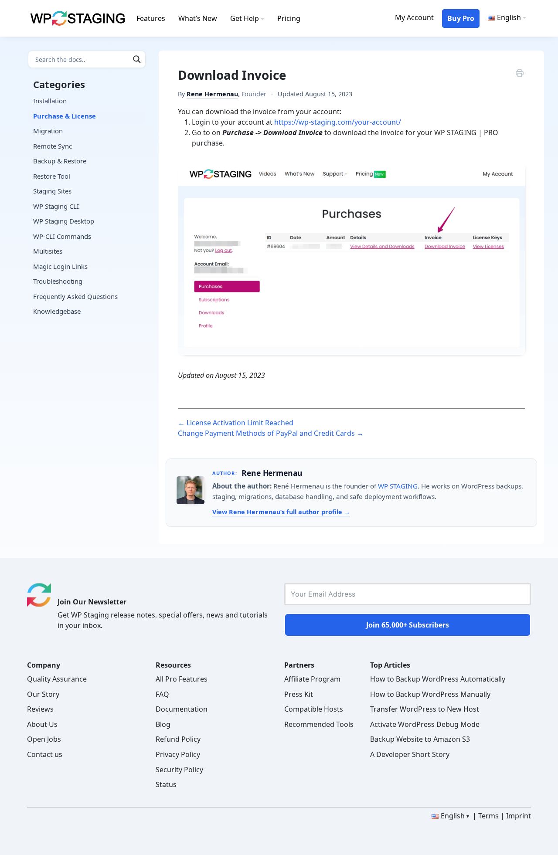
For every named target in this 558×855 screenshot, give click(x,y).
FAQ (162, 694)
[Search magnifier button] (137, 59)
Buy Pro (460, 18)
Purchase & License (64, 116)
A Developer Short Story (409, 754)
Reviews (40, 709)
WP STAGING (398, 486)
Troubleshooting (57, 281)
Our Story (43, 694)
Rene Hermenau (212, 94)
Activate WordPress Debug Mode (425, 724)
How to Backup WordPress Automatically (437, 679)
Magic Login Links (60, 266)
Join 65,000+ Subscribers (407, 625)
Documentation (182, 709)
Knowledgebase (57, 311)
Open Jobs (44, 739)
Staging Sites (52, 191)
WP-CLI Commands (62, 236)
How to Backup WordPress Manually (430, 694)
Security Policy (179, 769)
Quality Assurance (57, 679)
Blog (163, 724)
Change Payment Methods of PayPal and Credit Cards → (271, 433)
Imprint (518, 816)
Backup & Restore (59, 160)
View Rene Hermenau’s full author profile (278, 512)
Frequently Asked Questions (75, 296)
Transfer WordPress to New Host (424, 709)
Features (150, 18)
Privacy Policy (178, 754)
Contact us (44, 754)
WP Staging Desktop (63, 221)
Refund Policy (178, 739)
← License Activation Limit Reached (235, 423)
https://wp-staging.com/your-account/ (337, 122)
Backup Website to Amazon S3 (420, 739)
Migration (48, 130)
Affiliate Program (312, 679)
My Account (414, 17)
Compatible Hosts (313, 709)
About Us (42, 724)
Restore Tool (51, 176)
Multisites (47, 251)
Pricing (288, 18)
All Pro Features (182, 679)
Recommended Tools (319, 724)
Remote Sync (52, 146)
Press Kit (298, 694)
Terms (488, 816)
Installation (50, 100)
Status (166, 784)
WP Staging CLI (56, 206)
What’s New (197, 18)
